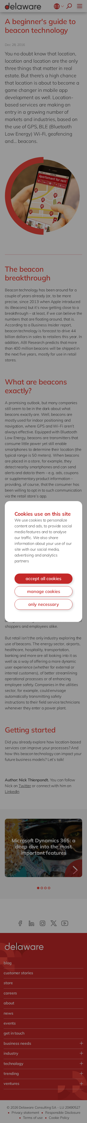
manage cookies (43, 591)
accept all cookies (43, 578)
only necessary (43, 604)
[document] (43, 561)
